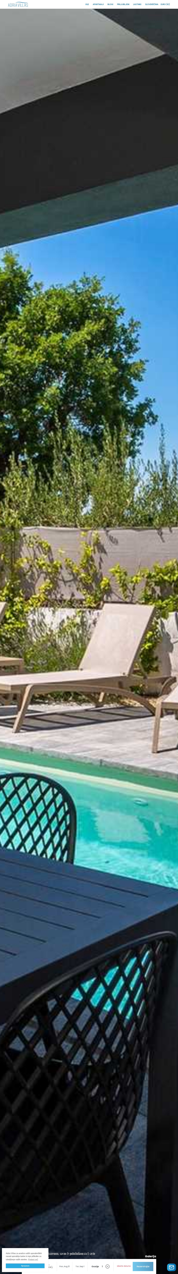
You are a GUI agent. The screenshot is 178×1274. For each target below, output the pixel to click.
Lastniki (137, 4)
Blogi (110, 4)
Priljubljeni (123, 4)
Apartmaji (98, 4)
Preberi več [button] (33, 1259)
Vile (87, 4)
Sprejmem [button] (25, 1266)
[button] (10, 637)
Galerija (150, 1256)
